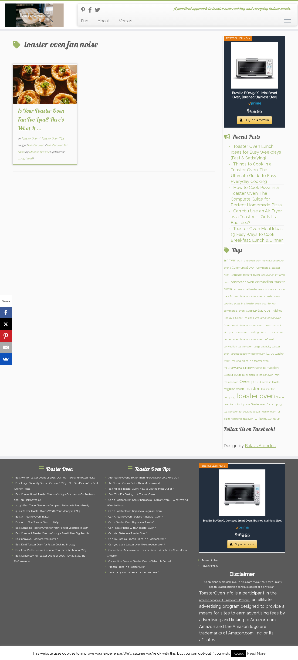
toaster (252, 388)
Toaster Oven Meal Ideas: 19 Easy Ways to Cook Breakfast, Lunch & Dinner (257, 234)
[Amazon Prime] (254, 103)
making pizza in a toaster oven (250, 361)
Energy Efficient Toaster (238, 318)
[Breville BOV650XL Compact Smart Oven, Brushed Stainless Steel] (242, 492)
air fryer (230, 260)
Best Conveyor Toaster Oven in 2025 (36, 539)
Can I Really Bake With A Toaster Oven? (132, 527)
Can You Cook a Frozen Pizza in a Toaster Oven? (137, 539)
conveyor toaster (275, 289)
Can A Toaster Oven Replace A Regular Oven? (135, 516)
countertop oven (259, 310)
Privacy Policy (210, 566)
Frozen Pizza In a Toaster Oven (127, 566)
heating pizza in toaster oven (267, 332)
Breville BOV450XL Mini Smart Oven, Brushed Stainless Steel (254, 95)
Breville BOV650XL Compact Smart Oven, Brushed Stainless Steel (242, 520)
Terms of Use (209, 560)
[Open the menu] (287, 21)
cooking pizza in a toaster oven (242, 303)
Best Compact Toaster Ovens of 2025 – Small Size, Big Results (52, 533)
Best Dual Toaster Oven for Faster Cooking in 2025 (45, 544)
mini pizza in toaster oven (257, 374)
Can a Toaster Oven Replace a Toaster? (131, 522)
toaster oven (36, 145)
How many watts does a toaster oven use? (133, 572)
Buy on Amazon (257, 120)
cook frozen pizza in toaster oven (243, 296)
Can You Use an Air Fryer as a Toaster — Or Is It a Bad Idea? (256, 216)
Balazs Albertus (260, 445)
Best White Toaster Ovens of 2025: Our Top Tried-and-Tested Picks (55, 477)
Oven (245, 381)
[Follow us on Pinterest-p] (84, 10)
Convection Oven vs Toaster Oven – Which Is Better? (139, 561)
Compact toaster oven (245, 275)
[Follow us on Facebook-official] (91, 10)
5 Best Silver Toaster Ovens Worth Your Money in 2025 (47, 511)
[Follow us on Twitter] (99, 10)
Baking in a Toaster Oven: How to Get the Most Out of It (141, 488)
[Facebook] (6, 312)
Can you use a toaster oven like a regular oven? (136, 544)
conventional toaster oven (248, 289)
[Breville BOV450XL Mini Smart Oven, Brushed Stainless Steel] (254, 65)
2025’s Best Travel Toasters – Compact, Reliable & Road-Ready (52, 505)
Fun (84, 20)
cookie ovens (272, 296)
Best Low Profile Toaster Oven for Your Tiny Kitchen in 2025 (50, 550)
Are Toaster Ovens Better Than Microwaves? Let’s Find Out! (143, 477)
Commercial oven (243, 267)
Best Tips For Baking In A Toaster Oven (131, 494)
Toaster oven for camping (266, 404)
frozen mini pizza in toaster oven (243, 325)
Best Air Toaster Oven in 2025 (32, 516)
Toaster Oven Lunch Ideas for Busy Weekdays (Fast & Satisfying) (256, 152)
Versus (125, 20)
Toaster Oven (30, 138)
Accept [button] (239, 653)
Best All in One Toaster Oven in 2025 (36, 522)
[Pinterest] (6, 336)
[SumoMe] (6, 359)
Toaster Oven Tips (52, 138)
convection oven (242, 282)
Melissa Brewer (39, 152)
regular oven (234, 389)
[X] (6, 324)
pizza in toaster (271, 382)
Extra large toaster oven (267, 318)
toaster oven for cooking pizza (242, 411)
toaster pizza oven (242, 418)
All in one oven (246, 260)
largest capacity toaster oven (248, 353)
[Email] (6, 347)
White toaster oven (267, 418)
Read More (256, 653)
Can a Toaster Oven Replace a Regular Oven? (135, 511)
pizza (256, 382)
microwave (233, 368)
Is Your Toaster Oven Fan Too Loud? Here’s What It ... (40, 119)
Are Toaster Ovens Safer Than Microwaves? (134, 483)
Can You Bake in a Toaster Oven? (127, 533)
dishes (278, 310)
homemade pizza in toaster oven (243, 339)
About (104, 20)
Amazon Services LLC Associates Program (224, 600)
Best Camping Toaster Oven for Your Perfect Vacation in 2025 (51, 527)
